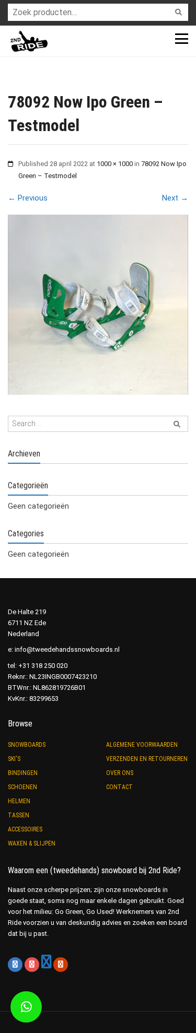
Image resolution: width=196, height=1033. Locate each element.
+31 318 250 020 (42, 666)
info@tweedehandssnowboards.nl (67, 649)
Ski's (14, 758)
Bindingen (23, 773)
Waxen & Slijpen (31, 843)
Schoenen (22, 787)
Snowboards (26, 744)
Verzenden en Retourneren (147, 758)
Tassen (18, 815)
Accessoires (25, 829)
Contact (119, 787)
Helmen (19, 801)
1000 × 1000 (115, 164)
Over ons (119, 773)
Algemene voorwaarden (142, 744)
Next (175, 198)
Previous (28, 198)
